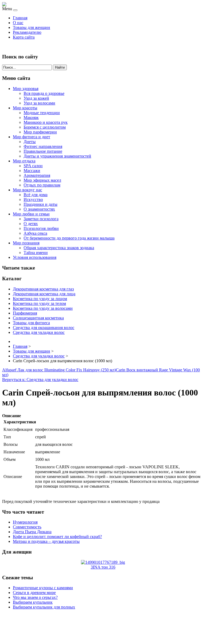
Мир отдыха (24, 161)
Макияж (31, 117)
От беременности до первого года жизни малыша (69, 238)
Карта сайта (24, 37)
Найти (60, 67)
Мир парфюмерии (40, 132)
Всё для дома (35, 194)
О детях (31, 223)
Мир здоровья (25, 88)
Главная (20, 18)
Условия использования (34, 257)
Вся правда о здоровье (44, 93)
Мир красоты (25, 108)
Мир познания (26, 243)
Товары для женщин (31, 27)
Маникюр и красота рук (46, 122)
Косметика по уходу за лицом (40, 298)
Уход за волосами (39, 103)
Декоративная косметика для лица (44, 294)
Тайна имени (36, 252)
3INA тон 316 (103, 567)
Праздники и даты (40, 204)
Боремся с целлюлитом (45, 127)
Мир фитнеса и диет (31, 137)
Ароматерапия (37, 175)
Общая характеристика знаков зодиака (59, 247)
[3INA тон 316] (103, 562)
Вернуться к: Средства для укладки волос (40, 379)
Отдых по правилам (42, 185)
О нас (18, 22)
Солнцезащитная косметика (38, 318)
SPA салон (33, 165)
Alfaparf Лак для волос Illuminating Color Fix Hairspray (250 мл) (59, 370)
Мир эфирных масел (42, 180)
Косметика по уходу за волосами (43, 308)
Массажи (32, 170)
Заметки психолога (41, 218)
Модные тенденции (42, 112)
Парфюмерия (25, 313)
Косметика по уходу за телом (39, 303)
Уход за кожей (36, 98)
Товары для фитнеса (31, 322)
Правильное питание (43, 151)
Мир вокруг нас (27, 190)
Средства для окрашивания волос (43, 327)
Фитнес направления (43, 146)
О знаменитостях (39, 209)
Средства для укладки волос (39, 332)
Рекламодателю (27, 32)
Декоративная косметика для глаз (43, 289)
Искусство (33, 199)
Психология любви (41, 228)
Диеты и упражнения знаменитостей (57, 156)
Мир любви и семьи (31, 214)
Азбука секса (35, 233)
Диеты (30, 141)
